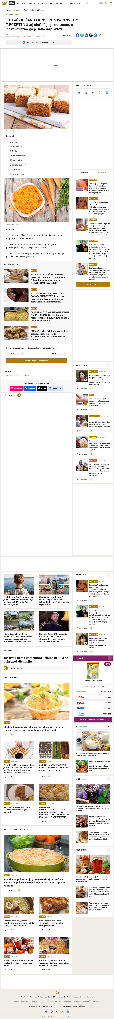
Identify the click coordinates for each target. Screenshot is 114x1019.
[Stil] (4, 3)
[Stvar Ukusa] (96, 1001)
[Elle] (42, 1001)
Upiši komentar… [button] (18, 668)
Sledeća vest (57, 354)
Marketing (41, 1006)
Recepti (18, 10)
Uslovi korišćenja (79, 1006)
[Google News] (107, 92)
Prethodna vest (17, 354)
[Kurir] (16, 1001)
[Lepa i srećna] (58, 1001)
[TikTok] (93, 92)
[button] (66, 35)
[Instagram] (86, 92)
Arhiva (55, 1006)
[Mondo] (25, 1001)
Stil (7, 34)
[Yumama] (86, 1001)
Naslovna (9, 10)
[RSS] (100, 92)
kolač (18, 375)
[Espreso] (34, 1001)
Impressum (33, 1006)
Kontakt (49, 1006)
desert (26, 375)
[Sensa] (76, 1001)
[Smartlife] (67, 1001)
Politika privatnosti (65, 1006)
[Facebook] (79, 92)
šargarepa (8, 375)
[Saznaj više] (108, 726)
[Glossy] (50, 1001)
